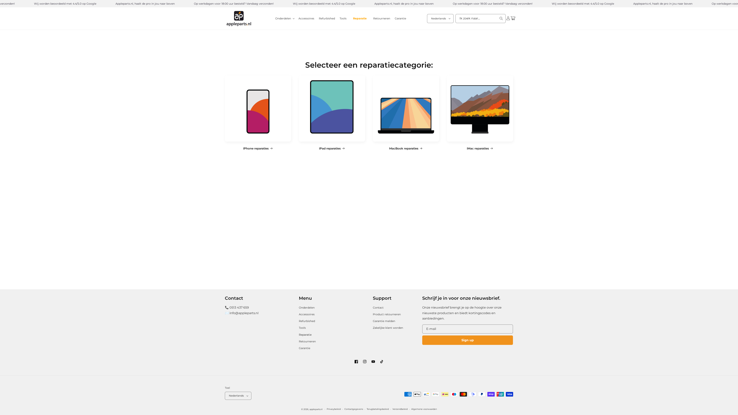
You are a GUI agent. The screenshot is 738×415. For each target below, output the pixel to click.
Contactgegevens (353, 409)
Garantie (304, 348)
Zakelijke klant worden (388, 328)
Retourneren (307, 341)
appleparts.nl (315, 409)
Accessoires (307, 314)
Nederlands (438, 18)
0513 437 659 (239, 307)
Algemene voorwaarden (424, 409)
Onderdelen (307, 307)
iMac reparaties (478, 148)
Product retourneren (387, 314)
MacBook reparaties (403, 148)
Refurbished (307, 321)
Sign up (467, 340)
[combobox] (480, 18)
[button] (284, 18)
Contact (378, 307)
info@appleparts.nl (243, 313)
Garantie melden (384, 321)
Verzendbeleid (400, 409)
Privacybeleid (334, 409)
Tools (302, 328)
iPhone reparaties (256, 148)
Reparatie (305, 334)
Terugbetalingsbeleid (378, 409)
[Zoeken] (501, 18)
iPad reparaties (330, 148)
